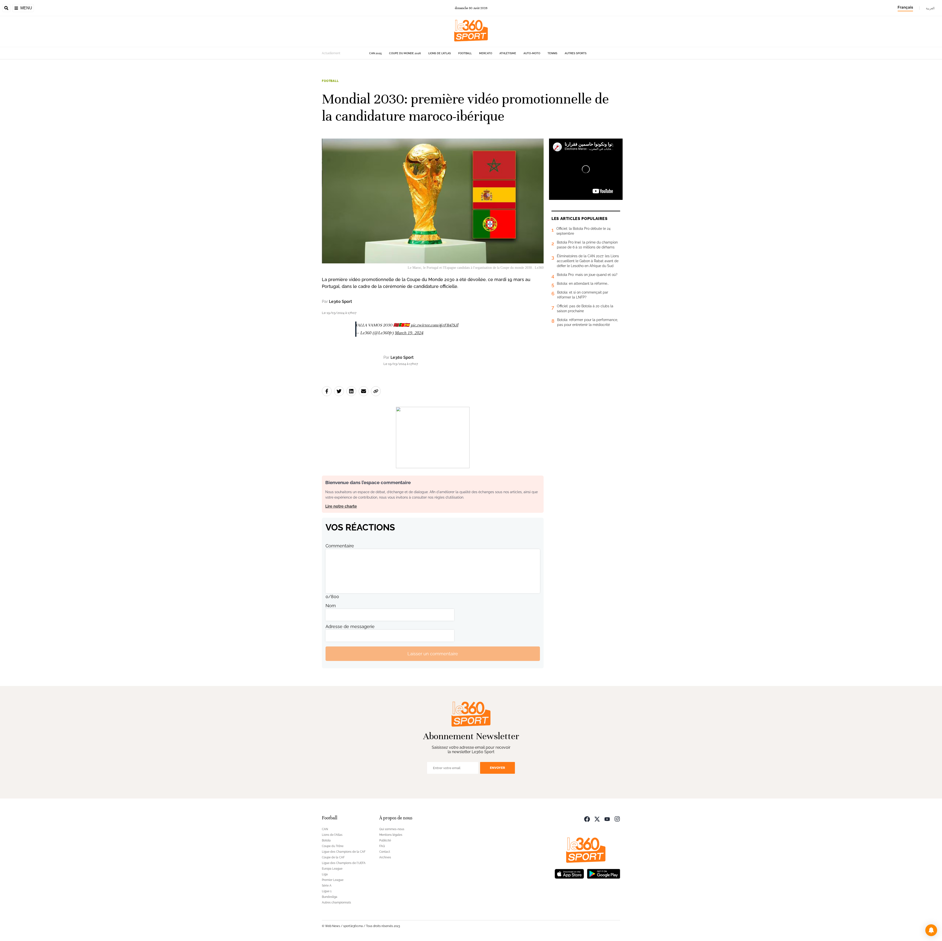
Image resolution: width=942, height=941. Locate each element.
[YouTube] (607, 818)
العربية (930, 8)
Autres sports (576, 53)
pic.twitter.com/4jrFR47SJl (434, 325)
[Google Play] (603, 873)
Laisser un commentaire (432, 653)
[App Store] (569, 873)
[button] (931, 930)
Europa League (332, 868)
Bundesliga (329, 897)
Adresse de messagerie (350, 626)
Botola (326, 840)
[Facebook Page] (587, 818)
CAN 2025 (375, 53)
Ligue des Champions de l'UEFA (344, 863)
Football (465, 53)
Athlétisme (507, 53)
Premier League (332, 880)
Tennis (552, 53)
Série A (326, 885)
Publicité (385, 840)
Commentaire (340, 545)
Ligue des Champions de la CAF (344, 851)
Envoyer (497, 768)
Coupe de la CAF (333, 857)
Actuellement (331, 53)
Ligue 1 (326, 891)
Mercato (485, 53)
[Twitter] (597, 818)
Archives (385, 857)
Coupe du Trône (332, 846)
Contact (384, 851)
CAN (325, 829)
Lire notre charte (341, 506)
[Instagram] (617, 818)
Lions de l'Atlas (439, 53)
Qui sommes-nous (391, 829)
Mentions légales (390, 835)
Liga (325, 874)
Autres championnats (336, 902)
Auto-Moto (531, 53)
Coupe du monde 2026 (405, 53)
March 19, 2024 (409, 332)
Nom (331, 605)
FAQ (382, 846)
